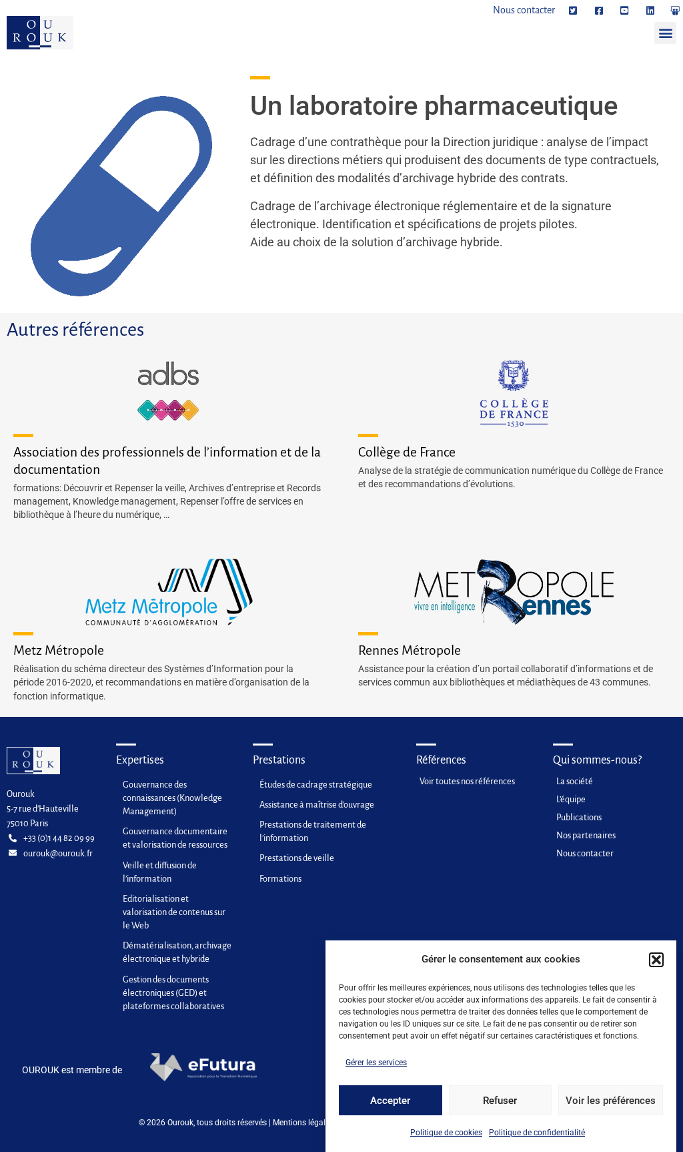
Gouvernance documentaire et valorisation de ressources (175, 838)
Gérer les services (376, 1062)
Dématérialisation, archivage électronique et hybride (177, 952)
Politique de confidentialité (537, 1132)
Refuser (500, 1101)
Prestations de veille (296, 858)
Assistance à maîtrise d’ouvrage (316, 805)
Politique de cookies (446, 1132)
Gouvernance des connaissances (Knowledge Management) (172, 798)
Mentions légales (303, 1122)
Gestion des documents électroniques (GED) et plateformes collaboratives (173, 992)
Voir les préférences (611, 1101)
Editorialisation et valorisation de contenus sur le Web (174, 912)
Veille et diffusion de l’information (160, 872)
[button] (656, 959)
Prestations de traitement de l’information (312, 831)
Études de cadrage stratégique (315, 785)
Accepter (390, 1101)
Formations (280, 879)
